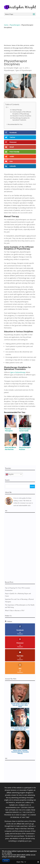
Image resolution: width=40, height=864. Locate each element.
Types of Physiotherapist (23, 70)
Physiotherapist (15, 25)
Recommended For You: (15, 124)
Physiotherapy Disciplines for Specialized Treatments (21, 119)
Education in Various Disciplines (21, 116)
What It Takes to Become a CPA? (14, 610)
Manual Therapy (17, 110)
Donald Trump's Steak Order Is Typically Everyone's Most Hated (20, 705)
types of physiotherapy (17, 372)
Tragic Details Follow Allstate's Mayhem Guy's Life (20, 728)
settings (22, 857)
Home (6, 25)
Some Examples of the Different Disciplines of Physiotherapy (21, 113)
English (10, 474)
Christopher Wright (12, 68)
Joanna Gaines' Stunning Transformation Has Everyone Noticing (20, 752)
